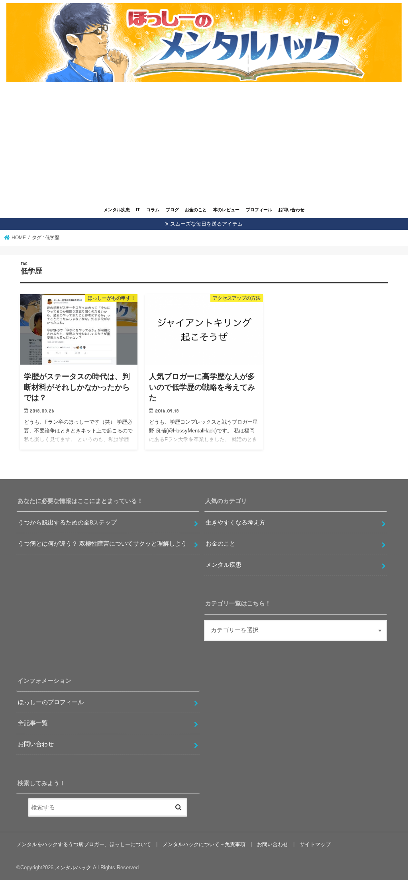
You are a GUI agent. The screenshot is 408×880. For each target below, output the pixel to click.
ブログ (172, 209)
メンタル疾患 (117, 209)
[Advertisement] (204, 144)
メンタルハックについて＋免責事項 (204, 844)
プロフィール (259, 209)
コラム (152, 209)
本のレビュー (226, 209)
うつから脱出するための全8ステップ (67, 522)
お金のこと (196, 209)
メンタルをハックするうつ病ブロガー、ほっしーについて (83, 844)
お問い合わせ (291, 209)
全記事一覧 (33, 723)
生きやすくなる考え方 (235, 522)
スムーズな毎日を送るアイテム (206, 224)
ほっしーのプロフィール (51, 702)
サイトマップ (315, 844)
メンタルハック (73, 867)
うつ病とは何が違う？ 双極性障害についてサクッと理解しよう (102, 543)
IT (138, 209)
